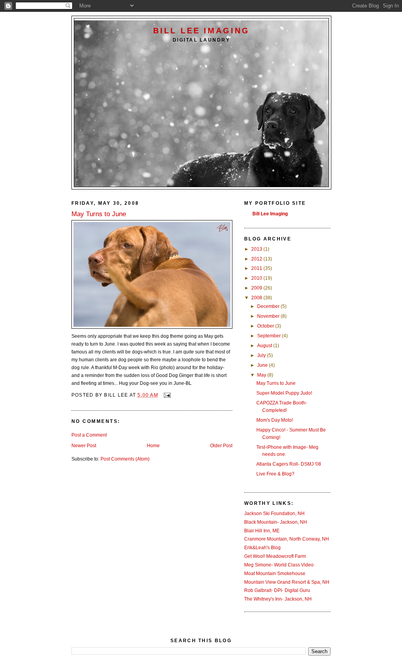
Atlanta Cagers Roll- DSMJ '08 (288, 464)
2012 (257, 259)
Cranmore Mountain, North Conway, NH (286, 539)
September (269, 336)
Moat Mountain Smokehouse (274, 573)
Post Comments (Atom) (125, 459)
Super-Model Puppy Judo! (284, 393)
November (269, 316)
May (262, 375)
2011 (257, 268)
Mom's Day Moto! (274, 420)
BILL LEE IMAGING (201, 30)
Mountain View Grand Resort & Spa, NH (286, 582)
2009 (257, 288)
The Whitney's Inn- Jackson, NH (278, 599)
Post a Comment (89, 435)
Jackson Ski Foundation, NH (274, 513)
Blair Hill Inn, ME (262, 531)
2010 (257, 278)
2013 (257, 249)
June (263, 365)
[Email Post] (167, 395)
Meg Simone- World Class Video (279, 565)
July (262, 355)
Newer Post (83, 445)
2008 (257, 297)
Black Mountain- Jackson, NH (275, 522)
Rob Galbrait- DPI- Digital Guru (277, 590)
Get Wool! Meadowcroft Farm (275, 556)
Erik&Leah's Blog (262, 547)
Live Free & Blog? (275, 474)
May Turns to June (276, 383)
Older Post (221, 445)
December (269, 306)
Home (153, 445)
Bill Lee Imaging (270, 214)
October (266, 326)
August (265, 345)
